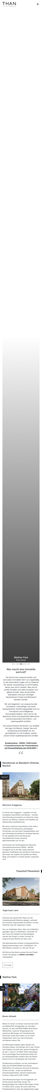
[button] (37, 336)
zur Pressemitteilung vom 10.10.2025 (20, 748)
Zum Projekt (8, 965)
